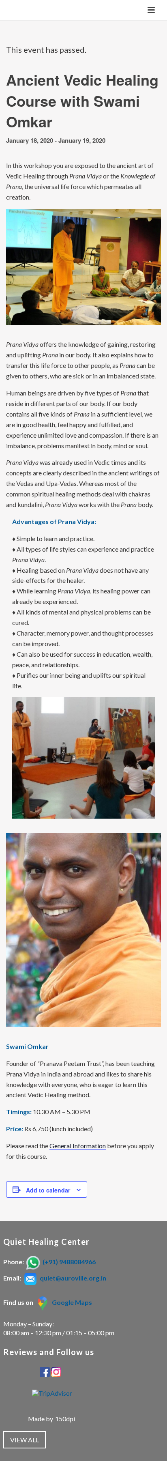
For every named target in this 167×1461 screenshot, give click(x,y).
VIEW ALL (24, 1440)
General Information (77, 1145)
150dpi (65, 1418)
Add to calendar (48, 1190)
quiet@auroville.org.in (73, 1278)
